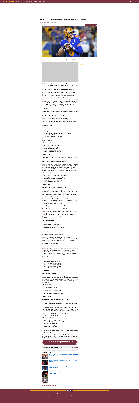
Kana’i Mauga (45, 237)
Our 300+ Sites (82, 393)
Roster (35, 1)
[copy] (49, 25)
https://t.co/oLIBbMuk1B (51, 313)
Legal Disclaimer (46, 397)
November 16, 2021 (59, 315)
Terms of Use (82, 395)
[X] (132, 1)
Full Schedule (84, 66)
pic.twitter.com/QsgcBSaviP (48, 134)
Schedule (26, 1)
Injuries (39, 1)
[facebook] (130, 1)
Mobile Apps (93, 393)
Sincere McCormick (46, 248)
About (43, 393)
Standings (31, 1)
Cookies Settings (82, 397)
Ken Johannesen (45, 22)
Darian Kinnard (45, 164)
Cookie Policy (94, 395)
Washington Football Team (50, 83)
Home (43, 385)
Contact (70, 393)
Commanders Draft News (51, 385)
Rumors (21, 1)
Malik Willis (44, 118)
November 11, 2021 (58, 203)
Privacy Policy (72, 395)
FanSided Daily (45, 395)
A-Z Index (71, 397)
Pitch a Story (57, 395)
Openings (56, 393)
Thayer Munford (45, 211)
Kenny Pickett (58, 118)
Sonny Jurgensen (63, 94)
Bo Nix (48, 276)
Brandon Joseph (46, 190)
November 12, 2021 (59, 136)
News (17, 1)
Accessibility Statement (59, 397)
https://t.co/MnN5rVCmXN (62, 313)
